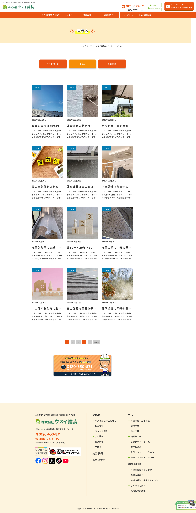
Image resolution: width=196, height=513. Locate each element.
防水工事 (135, 431)
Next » (96, 342)
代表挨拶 (99, 425)
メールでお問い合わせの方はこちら (80, 374)
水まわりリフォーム (140, 441)
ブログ (98, 446)
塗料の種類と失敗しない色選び (146, 480)
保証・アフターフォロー (142, 457)
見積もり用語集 (138, 490)
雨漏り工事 (136, 436)
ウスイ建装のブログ (103, 46)
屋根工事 (135, 425)
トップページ (86, 46)
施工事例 (87, 15)
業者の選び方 (137, 475)
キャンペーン (53, 63)
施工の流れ (136, 446)
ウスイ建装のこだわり (51, 15)
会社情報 (99, 436)
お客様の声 (108, 15)
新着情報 (112, 63)
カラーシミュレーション (142, 452)
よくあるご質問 (138, 485)
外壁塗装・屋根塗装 (140, 420)
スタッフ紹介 (101, 431)
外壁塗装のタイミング (141, 469)
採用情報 (99, 441)
